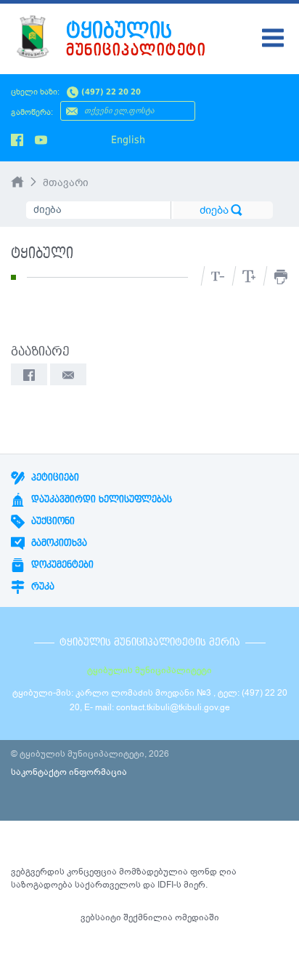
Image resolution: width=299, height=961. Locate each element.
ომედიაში (197, 917)
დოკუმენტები (61, 565)
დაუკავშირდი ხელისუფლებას (100, 499)
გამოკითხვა (57, 543)
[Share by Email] (68, 374)
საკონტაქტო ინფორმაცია (69, 772)
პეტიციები (53, 478)
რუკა (41, 587)
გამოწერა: (32, 112)
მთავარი (66, 182)
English (128, 139)
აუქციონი (51, 521)
